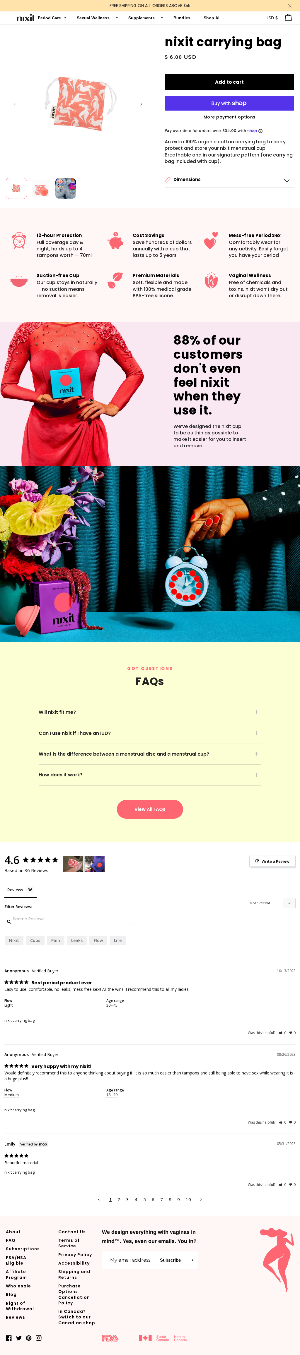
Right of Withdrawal (20, 1306)
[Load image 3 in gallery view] (65, 188)
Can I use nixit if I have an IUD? (75, 733)
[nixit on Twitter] (19, 1338)
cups (35, 940)
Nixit (14, 940)
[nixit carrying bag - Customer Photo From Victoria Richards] (73, 864)
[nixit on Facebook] (9, 1338)
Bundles (182, 18)
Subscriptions (23, 1249)
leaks (77, 940)
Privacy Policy (75, 1255)
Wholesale (18, 1286)
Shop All (212, 18)
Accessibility (74, 1263)
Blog (11, 1294)
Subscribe (170, 1260)
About (13, 1232)
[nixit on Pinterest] (29, 1338)
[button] (229, 180)
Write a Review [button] (275, 861)
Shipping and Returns (74, 1274)
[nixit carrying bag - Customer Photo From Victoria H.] (95, 864)
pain (55, 940)
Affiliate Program (16, 1274)
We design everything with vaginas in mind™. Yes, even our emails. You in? (149, 1236)
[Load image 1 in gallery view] (16, 188)
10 (188, 1199)
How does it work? (61, 774)
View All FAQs (150, 809)
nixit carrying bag (19, 1020)
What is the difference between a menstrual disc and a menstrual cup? (124, 754)
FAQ (11, 1240)
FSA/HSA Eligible (16, 1260)
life (118, 940)
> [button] (201, 1199)
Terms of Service (69, 1243)
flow (98, 940)
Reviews (15, 1317)
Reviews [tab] (15, 890)
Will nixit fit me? (57, 712)
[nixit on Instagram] (39, 1338)
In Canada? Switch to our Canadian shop (76, 1317)
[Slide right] (141, 104)
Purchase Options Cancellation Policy (74, 1294)
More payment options (229, 117)
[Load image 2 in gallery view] (41, 188)
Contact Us (72, 1232)
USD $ (271, 18)
